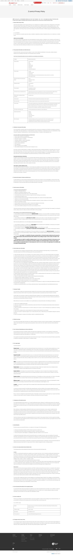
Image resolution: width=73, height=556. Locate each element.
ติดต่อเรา (32, 4)
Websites (40, 535)
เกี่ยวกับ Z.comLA (20, 4)
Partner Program (26, 4)
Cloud (31, 535)
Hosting (22, 535)
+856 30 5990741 (38, 2)
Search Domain (15, 536)
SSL (13, 544)
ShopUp (40, 536)
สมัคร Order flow (61, 2)
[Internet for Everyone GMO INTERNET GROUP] (65, 1)
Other (14, 543)
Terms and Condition (45, 549)
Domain (14, 535)
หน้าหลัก (10, 4)
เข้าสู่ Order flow (55, 2)
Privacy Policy (51, 549)
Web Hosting (23, 536)
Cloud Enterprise (32, 539)
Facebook (13, 548)
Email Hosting (23, 539)
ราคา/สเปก (14, 4)
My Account (52, 535)
